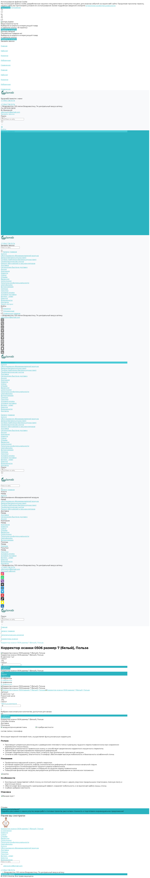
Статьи (4, 153)
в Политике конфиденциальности (101, 6)
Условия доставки (9, 172)
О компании (6, 831)
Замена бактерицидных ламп (13, 137)
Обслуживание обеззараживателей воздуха (20, 135)
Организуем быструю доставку (14, 145)
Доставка (5, 143)
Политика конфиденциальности (15, 160)
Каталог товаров (8, 184)
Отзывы (4, 155)
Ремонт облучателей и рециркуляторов (18, 195)
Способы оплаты (8, 721)
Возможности (7, 178)
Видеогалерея (7, 219)
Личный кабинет (8, 571)
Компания (5, 203)
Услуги (4, 186)
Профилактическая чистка (12, 141)
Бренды (4, 176)
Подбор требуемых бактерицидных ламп (18, 139)
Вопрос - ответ (7, 174)
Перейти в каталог (9, 30)
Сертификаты (7, 162)
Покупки (4, 168)
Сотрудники (6, 158)
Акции (4, 201)
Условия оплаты (8, 170)
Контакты (5, 234)
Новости (4, 151)
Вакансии (5, 157)
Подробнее (16, 8)
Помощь (4, 221)
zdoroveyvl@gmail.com (10, 112)
